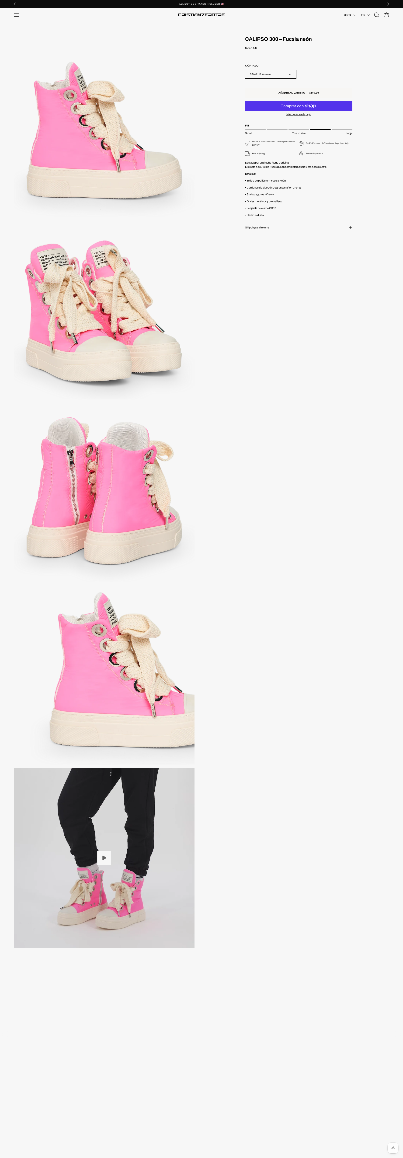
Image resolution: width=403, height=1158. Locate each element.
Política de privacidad (156, 1073)
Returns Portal (23, 1073)
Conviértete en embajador (31, 1055)
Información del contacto (158, 1055)
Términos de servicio (155, 1086)
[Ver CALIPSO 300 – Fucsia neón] (104, 858)
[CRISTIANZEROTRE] (201, 15)
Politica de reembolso (156, 1061)
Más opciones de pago (298, 114)
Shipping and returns (257, 227)
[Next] (388, 4)
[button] (377, 15)
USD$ (347, 15)
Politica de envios (153, 1079)
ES (363, 15)
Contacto (20, 1067)
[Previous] (15, 4)
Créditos (19, 1079)
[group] (201, 4)
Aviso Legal (149, 1067)
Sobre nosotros (24, 1061)
